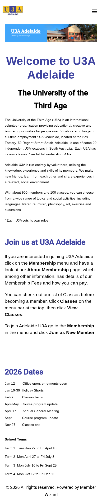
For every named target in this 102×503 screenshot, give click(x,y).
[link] (12, 10)
